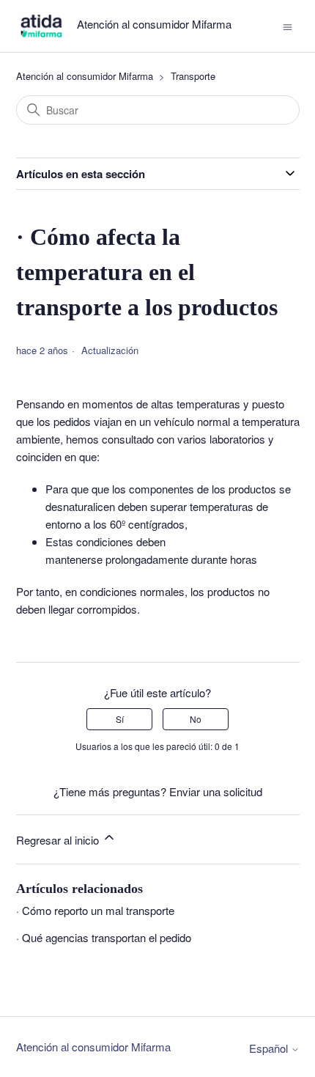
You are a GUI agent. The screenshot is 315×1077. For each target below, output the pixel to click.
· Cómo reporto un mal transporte (95, 910)
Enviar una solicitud (215, 791)
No (195, 719)
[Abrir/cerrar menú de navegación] (287, 25)
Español (270, 1048)
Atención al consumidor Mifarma (84, 76)
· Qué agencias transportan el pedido (103, 937)
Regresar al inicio (59, 840)
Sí (120, 719)
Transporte (193, 76)
